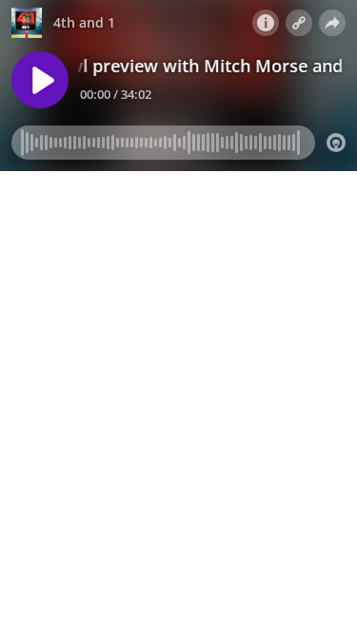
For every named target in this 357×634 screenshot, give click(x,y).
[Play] (40, 79)
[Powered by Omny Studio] (336, 142)
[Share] (332, 23)
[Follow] (299, 23)
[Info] (265, 23)
